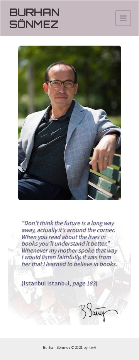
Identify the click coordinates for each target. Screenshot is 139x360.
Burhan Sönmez (34, 18)
